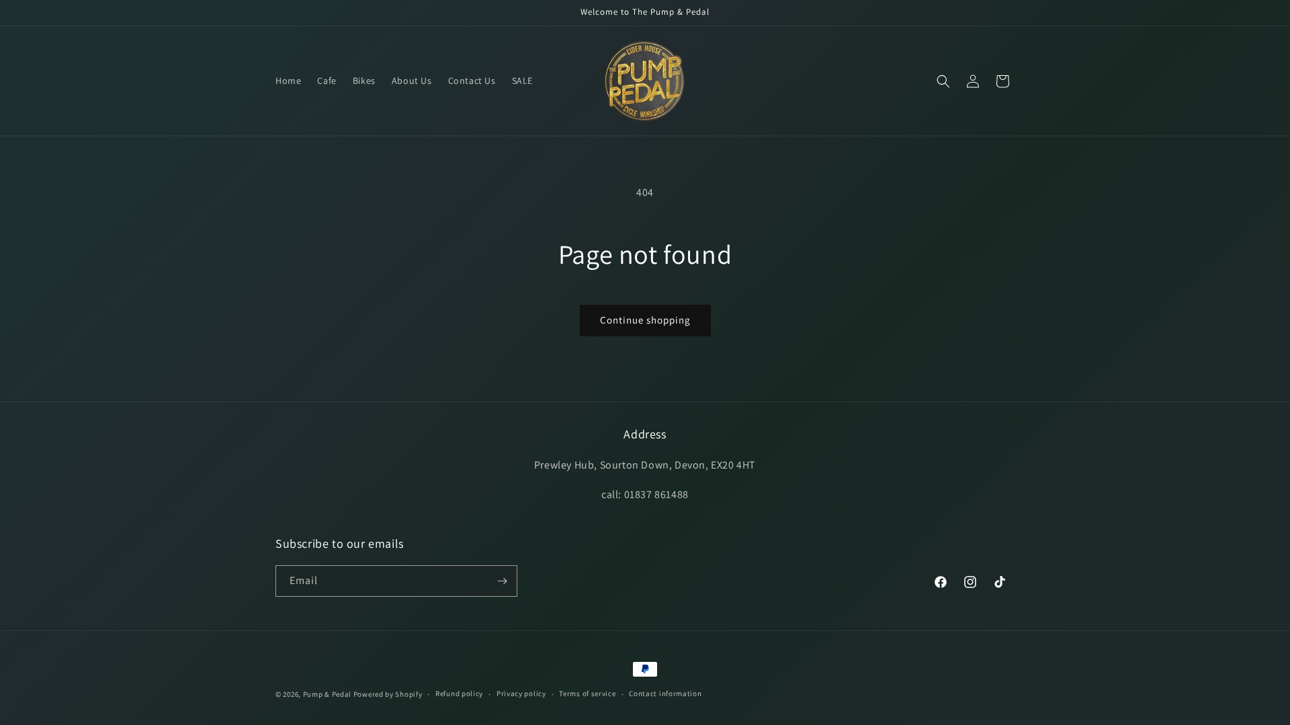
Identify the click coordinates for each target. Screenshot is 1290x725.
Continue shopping (645, 319)
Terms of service (587, 693)
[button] (943, 81)
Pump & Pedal (327, 694)
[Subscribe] (502, 581)
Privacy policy (521, 693)
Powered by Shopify (388, 694)
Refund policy (459, 693)
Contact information (665, 693)
